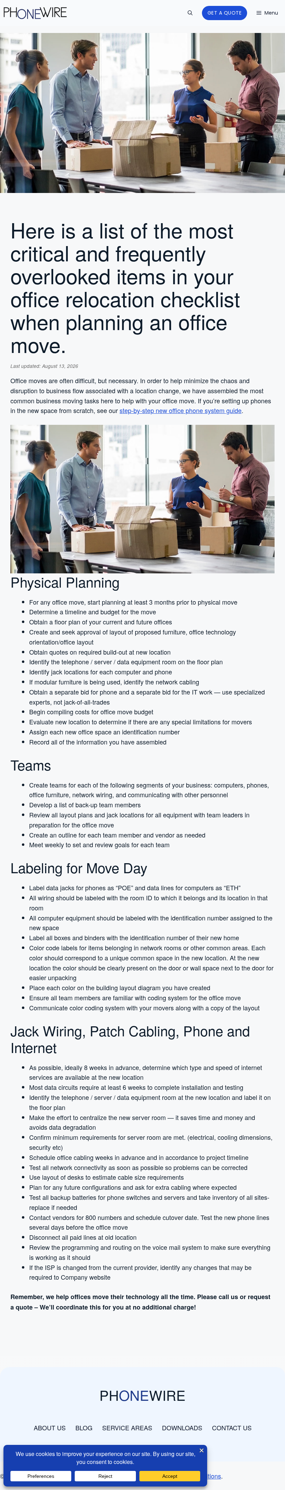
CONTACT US (232, 1427)
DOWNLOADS (182, 1427)
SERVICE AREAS (127, 1427)
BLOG (83, 1427)
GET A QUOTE (224, 12)
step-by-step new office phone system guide (181, 410)
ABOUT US (50, 1427)
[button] (190, 13)
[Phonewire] (35, 13)
